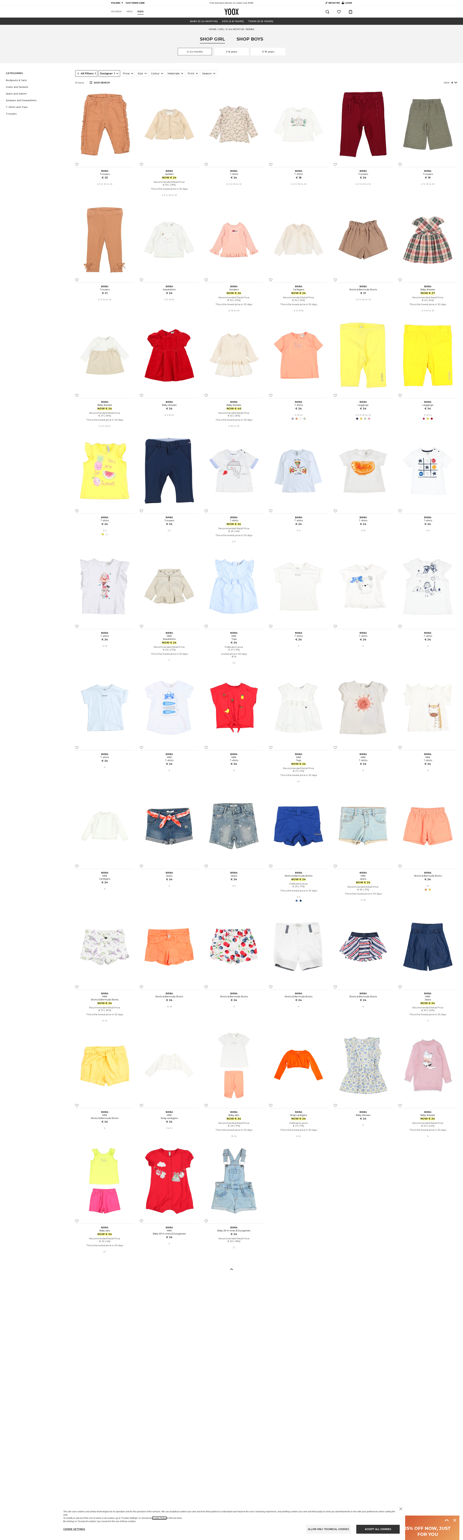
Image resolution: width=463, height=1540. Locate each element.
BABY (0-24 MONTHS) (204, 21)
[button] (38, 80)
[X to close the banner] (400, 1508)
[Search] (327, 11)
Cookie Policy (159, 1518)
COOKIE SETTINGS (74, 1529)
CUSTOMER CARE (135, 3)
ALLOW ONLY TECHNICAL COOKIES (328, 1529)
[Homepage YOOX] (231, 12)
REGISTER (334, 3)
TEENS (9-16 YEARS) (260, 21)
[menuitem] (116, 11)
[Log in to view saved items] (339, 11)
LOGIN (347, 4)
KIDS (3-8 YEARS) (233, 21)
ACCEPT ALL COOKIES (378, 1529)
